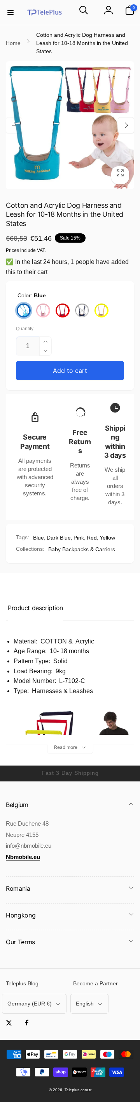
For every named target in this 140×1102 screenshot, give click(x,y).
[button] (10, 12)
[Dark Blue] (82, 310)
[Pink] (43, 310)
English (85, 1003)
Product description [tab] (35, 608)
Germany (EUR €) (29, 1003)
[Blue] (24, 310)
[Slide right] (126, 125)
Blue (38, 538)
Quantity (24, 328)
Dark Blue (59, 538)
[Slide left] (14, 125)
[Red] (63, 310)
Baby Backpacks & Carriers (81, 549)
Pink (79, 538)
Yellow (107, 538)
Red (92, 538)
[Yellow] (101, 310)
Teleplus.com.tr (78, 1090)
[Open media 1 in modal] (70, 125)
